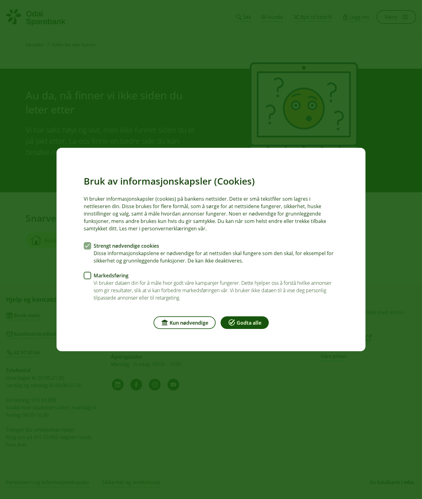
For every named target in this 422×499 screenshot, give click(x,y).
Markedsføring (111, 275)
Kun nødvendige (189, 322)
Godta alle (249, 322)
